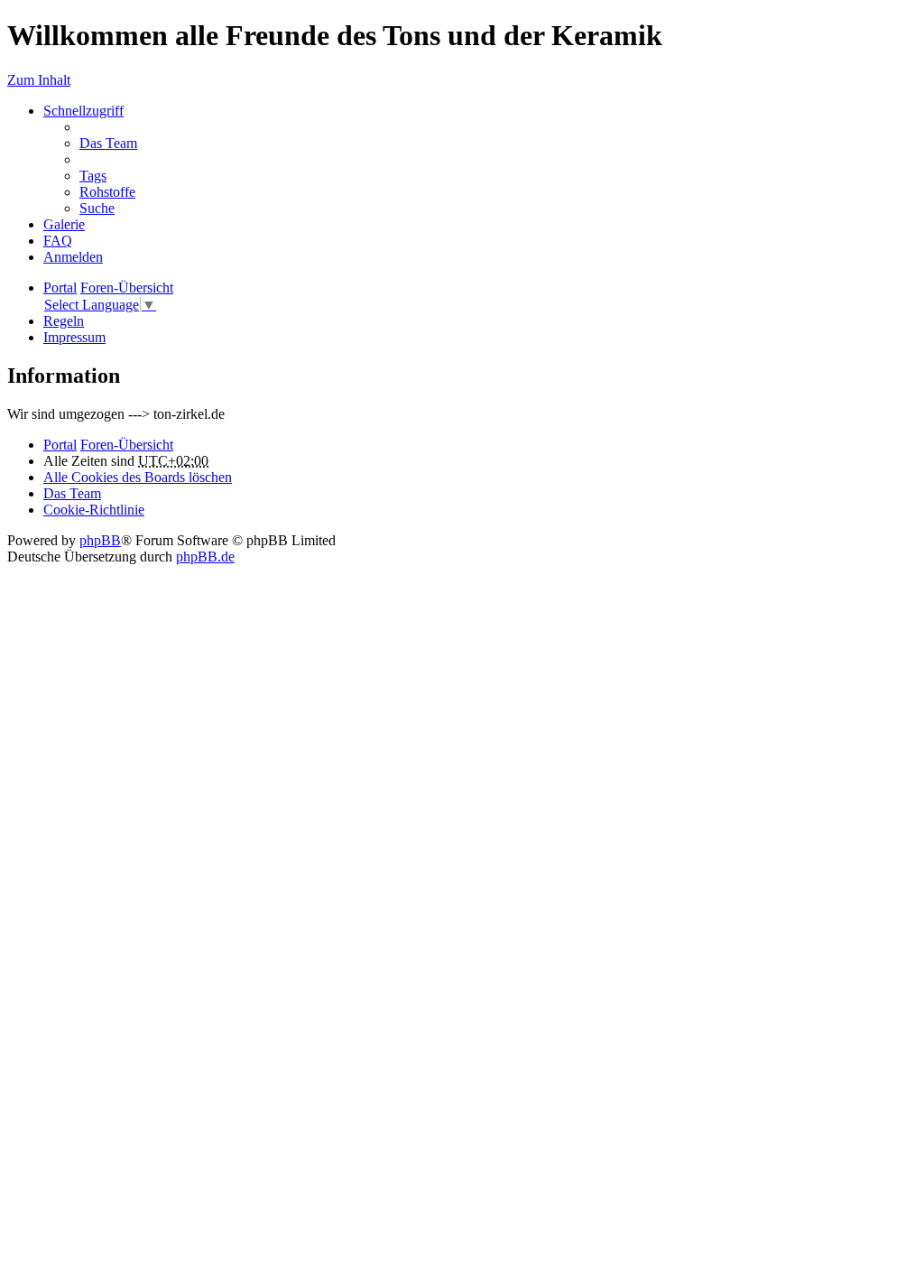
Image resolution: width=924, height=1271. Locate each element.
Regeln (63, 321)
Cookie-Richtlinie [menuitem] (93, 509)
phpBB (100, 540)
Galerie (64, 224)
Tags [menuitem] (92, 175)
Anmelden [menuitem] (73, 256)
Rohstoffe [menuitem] (107, 191)
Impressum (74, 337)
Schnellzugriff (83, 110)
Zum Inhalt (38, 80)
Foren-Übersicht (126, 444)
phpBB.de (205, 556)
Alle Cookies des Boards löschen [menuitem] (137, 477)
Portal (60, 287)
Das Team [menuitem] (108, 143)
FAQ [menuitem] (57, 240)
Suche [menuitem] (97, 208)
